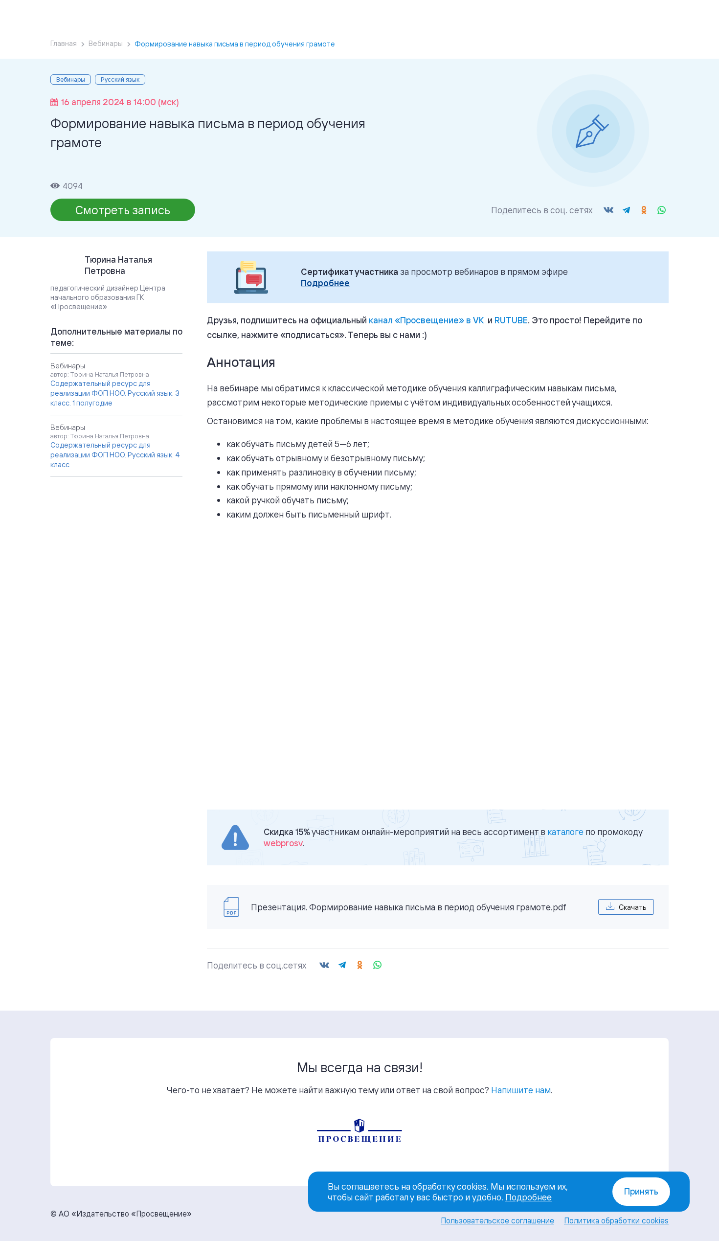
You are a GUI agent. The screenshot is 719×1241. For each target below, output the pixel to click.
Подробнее (325, 283)
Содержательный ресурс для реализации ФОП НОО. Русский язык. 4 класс (115, 454)
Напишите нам (521, 1089)
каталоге (565, 831)
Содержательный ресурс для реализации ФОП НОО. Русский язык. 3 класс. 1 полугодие (115, 393)
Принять (641, 1191)
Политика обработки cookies (616, 1220)
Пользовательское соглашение (497, 1220)
